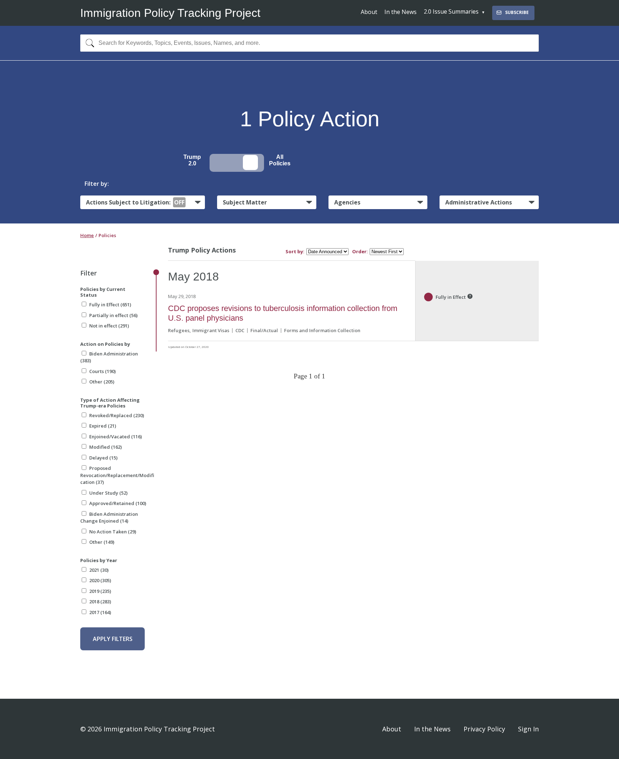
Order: (360, 251)
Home (87, 235)
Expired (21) (102, 426)
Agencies (347, 202)
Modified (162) (105, 447)
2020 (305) (100, 580)
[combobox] (309, 43)
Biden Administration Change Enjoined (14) (109, 517)
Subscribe (517, 12)
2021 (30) (99, 570)
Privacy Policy (484, 729)
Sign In (528, 729)
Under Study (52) (108, 493)
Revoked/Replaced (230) (116, 415)
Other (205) (101, 381)
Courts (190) (102, 371)
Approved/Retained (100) (117, 503)
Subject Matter (245, 202)
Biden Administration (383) (109, 357)
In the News (400, 12)
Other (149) (101, 542)
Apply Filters (113, 639)
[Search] (88, 43)
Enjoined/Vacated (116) (115, 436)
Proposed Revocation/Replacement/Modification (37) (117, 475)
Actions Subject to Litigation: (135, 202)
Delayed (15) (103, 457)
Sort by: (294, 251)
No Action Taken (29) (112, 531)
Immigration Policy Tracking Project (170, 12)
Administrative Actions (478, 202)
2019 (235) (100, 591)
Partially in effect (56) (113, 315)
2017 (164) (100, 612)
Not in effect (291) (109, 325)
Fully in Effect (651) (110, 304)
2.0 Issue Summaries (451, 11)
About (369, 12)
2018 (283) (100, 601)
